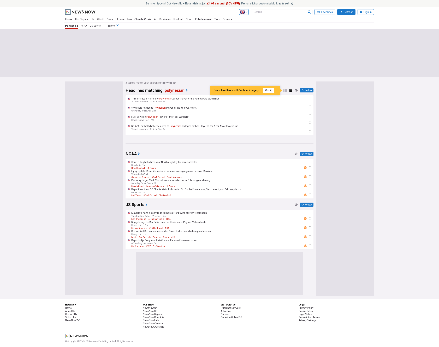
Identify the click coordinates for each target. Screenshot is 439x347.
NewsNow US (150, 311)
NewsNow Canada (153, 323)
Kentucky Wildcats (155, 186)
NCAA (84, 25)
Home (68, 19)
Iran (129, 19)
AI (155, 19)
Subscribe (70, 317)
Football (178, 19)
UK (92, 19)
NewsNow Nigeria (152, 314)
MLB (173, 237)
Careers (225, 314)
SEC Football (165, 195)
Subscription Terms (309, 317)
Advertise (226, 311)
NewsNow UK (150, 308)
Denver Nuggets (139, 228)
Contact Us (71, 314)
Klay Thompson (138, 219)
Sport (189, 19)
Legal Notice (305, 314)
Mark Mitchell (137, 186)
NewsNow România (153, 317)
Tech (217, 19)
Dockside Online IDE (231, 317)
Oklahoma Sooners (140, 177)
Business (165, 19)
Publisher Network (231, 308)
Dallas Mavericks (156, 219)
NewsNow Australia (153, 326)
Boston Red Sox (138, 237)
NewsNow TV (72, 320)
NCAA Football (138, 168)
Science (227, 19)
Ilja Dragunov (137, 246)
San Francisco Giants (159, 237)
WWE (148, 246)
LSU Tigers (136, 195)
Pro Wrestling (159, 246)
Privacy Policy (306, 308)
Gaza (110, 19)
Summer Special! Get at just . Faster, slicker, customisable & (217, 3)
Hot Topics (81, 19)
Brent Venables (174, 177)
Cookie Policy (306, 311)
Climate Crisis (142, 19)
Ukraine (120, 19)
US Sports (95, 25)
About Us (70, 311)
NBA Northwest (156, 228)
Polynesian (71, 25)
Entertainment (203, 19)
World (100, 19)
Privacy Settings (307, 320)
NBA (168, 219)
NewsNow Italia (151, 320)
